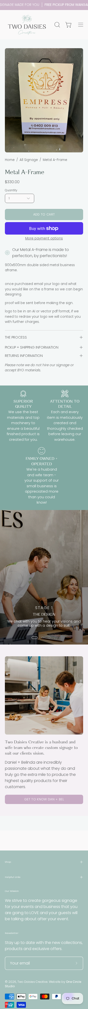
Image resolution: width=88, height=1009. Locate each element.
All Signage (29, 160)
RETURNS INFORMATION (24, 355)
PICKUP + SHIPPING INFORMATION (31, 347)
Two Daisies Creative (32, 982)
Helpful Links (12, 877)
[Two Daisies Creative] (27, 25)
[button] (56, 24)
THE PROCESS (16, 337)
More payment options (44, 238)
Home (10, 160)
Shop (8, 861)
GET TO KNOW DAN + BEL (44, 799)
